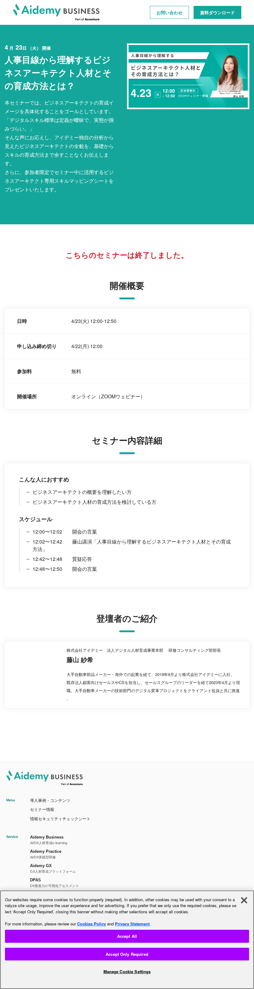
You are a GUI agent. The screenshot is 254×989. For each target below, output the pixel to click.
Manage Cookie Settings (127, 971)
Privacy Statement (132, 924)
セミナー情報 (42, 809)
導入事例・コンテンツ (50, 800)
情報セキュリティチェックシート (60, 819)
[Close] (244, 900)
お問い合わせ (169, 12)
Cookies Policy (91, 924)
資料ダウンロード (217, 12)
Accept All (127, 936)
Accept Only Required (127, 954)
